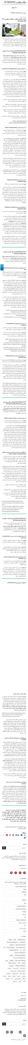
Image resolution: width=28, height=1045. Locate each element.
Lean (7, 960)
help (25, 894)
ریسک (9, 976)
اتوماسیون (11, 965)
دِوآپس (14, 976)
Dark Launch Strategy (20, 960)
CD (4, 947)
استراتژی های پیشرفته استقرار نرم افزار (17, 122)
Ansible (10, 939)
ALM (25, 903)
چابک (24, 981)
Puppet (23, 963)
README (24, 892)
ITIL (25, 917)
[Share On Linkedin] (2, 268)
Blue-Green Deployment (12, 942)
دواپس (18, 976)
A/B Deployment (21, 939)
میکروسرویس (18, 978)
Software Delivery (12, 963)
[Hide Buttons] (3, 271)
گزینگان (13, 7)
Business (12, 944)
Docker (24, 914)
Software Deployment (21, 920)
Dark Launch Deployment (19, 957)
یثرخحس (15, 981)
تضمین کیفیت (15, 973)
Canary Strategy (10, 947)
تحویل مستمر (22, 973)
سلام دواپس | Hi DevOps (15, 2)
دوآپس (24, 931)
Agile (15, 939)
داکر (25, 925)
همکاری (7, 978)
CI (20, 950)
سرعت (4, 976)
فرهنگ (23, 978)
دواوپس (23, 976)
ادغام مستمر (15, 968)
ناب (12, 978)
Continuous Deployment (19, 952)
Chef (24, 950)
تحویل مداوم (13, 970)
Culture (11, 955)
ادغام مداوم (22, 968)
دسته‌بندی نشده (23, 928)
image (24, 889)
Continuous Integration (21, 909)
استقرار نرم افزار (22, 922)
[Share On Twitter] (2, 265)
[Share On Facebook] (2, 262)
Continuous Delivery (21, 906)
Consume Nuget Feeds (20, 886)
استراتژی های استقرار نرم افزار (19, 120)
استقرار (9, 968)
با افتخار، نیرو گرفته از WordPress (18, 1039)
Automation (22, 942)
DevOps (24, 911)
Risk (19, 963)
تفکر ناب (8, 973)
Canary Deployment (20, 947)
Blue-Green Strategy (20, 944)
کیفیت (20, 981)
